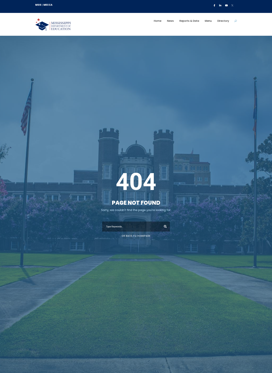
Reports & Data (189, 21)
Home (157, 21)
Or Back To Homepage (136, 235)
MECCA (47, 4)
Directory (223, 21)
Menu (208, 21)
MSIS (38, 4)
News (170, 21)
